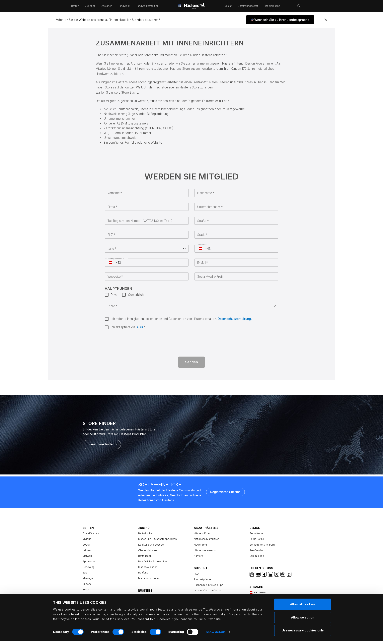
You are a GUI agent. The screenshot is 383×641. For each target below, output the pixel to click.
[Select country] (200, 248)
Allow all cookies (302, 604)
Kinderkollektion (147, 567)
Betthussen (145, 555)
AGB (139, 327)
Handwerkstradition (147, 5)
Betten (75, 5)
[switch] (118, 632)
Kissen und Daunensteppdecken (157, 538)
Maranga (88, 578)
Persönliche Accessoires (153, 561)
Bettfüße (143, 572)
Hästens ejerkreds (205, 550)
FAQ (196, 573)
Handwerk (124, 5)
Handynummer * (116, 258)
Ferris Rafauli (257, 538)
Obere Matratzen (148, 550)
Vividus (87, 538)
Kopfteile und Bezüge (151, 544)
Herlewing (89, 567)
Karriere (198, 555)
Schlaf (228, 5)
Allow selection (302, 617)
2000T (86, 544)
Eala (85, 572)
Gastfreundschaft (248, 5)
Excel (86, 589)
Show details (216, 632)
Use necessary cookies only (303, 630)
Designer (106, 5)
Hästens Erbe (202, 533)
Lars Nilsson (257, 555)
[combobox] (143, 248)
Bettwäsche (145, 533)
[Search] (298, 6)
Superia (87, 583)
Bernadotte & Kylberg (262, 544)
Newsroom (200, 544)
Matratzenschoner (149, 578)
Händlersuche (272, 5)
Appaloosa (89, 561)
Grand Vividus (91, 533)
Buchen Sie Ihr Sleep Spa (208, 584)
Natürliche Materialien (206, 538)
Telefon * (202, 244)
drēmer (87, 550)
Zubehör (90, 5)
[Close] (325, 20)
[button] (280, 19)
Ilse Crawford (257, 550)
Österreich (260, 592)
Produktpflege (202, 579)
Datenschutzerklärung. (235, 319)
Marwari (87, 555)
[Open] (184, 248)
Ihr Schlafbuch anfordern (208, 590)
